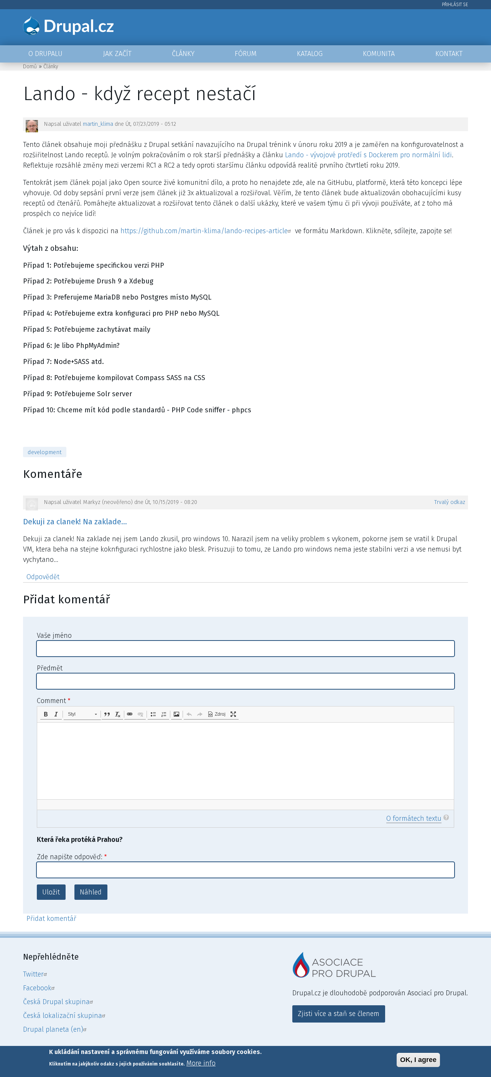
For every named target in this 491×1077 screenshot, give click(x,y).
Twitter (33, 974)
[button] (45, 714)
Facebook (37, 988)
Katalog (310, 53)
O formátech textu (414, 818)
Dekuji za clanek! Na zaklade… (75, 521)
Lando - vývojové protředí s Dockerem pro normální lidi (368, 155)
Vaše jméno (54, 635)
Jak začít (117, 53)
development (45, 452)
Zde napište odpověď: (69, 857)
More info (201, 1063)
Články (183, 53)
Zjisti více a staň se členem (338, 1013)
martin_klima (98, 124)
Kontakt (449, 53)
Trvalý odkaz (449, 502)
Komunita (379, 53)
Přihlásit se (455, 4)
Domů (30, 66)
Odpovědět (42, 577)
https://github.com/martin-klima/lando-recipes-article (204, 231)
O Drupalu (45, 53)
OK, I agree (418, 1060)
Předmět (50, 668)
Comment (51, 701)
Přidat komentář (51, 918)
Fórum (246, 53)
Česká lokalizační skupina (62, 1015)
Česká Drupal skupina (56, 1002)
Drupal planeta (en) (53, 1029)
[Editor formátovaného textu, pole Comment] (245, 761)
